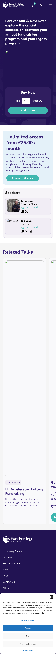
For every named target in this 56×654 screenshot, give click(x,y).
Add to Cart (28, 110)
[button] (51, 596)
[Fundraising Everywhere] (13, 5)
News (6, 569)
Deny (28, 635)
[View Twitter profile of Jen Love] (26, 231)
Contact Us (9, 582)
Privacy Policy (28, 650)
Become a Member (22, 178)
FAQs (5, 575)
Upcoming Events (12, 551)
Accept (28, 628)
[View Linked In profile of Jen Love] (22, 231)
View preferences (28, 643)
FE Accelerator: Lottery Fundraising (24, 491)
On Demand (9, 557)
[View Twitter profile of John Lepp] (26, 211)
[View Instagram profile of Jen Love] (30, 231)
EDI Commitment (12, 563)
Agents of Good (29, 207)
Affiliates (7, 588)
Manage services (27, 620)
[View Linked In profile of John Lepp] (22, 211)
